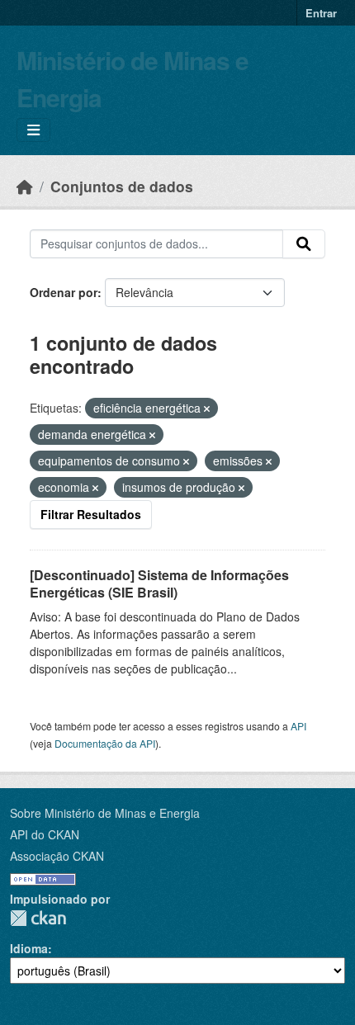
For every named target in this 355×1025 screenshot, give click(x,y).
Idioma (29, 948)
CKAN (38, 918)
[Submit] (303, 244)
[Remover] (207, 408)
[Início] (25, 186)
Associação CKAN (57, 856)
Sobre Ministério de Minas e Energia (105, 813)
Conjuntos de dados (121, 186)
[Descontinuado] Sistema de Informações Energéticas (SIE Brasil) (159, 583)
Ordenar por (63, 292)
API (298, 726)
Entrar (321, 13)
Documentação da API (104, 743)
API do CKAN (44, 834)
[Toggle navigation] (33, 130)
